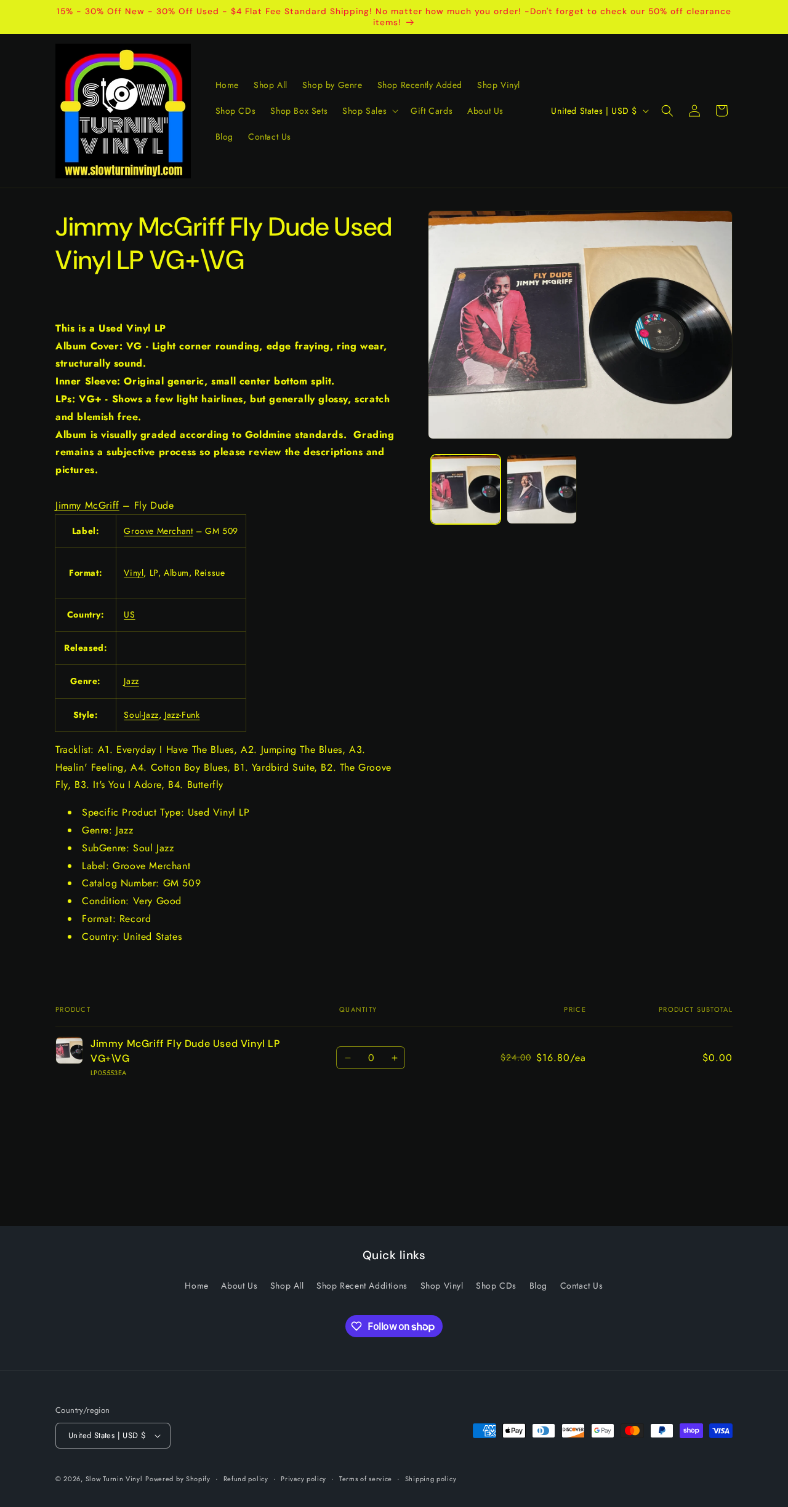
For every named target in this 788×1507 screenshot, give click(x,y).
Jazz (131, 681)
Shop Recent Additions (362, 1285)
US (129, 614)
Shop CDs (496, 1285)
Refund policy (245, 1478)
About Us (239, 1285)
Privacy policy (303, 1478)
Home (196, 1285)
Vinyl (133, 573)
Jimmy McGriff (87, 505)
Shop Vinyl (442, 1285)
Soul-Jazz (141, 715)
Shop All (287, 1285)
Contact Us (581, 1285)
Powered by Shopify (178, 1479)
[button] (369, 111)
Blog (538, 1285)
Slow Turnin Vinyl (114, 1479)
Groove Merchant (158, 531)
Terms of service (365, 1478)
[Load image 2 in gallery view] (541, 489)
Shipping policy (431, 1478)
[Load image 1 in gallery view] (466, 489)
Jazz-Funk (181, 715)
